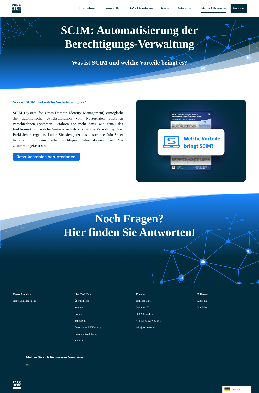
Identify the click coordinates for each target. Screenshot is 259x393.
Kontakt (238, 8)
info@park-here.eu (145, 327)
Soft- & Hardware (141, 8)
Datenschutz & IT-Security (88, 327)
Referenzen (185, 8)
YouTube (202, 307)
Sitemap (79, 340)
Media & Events (212, 8)
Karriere (79, 307)
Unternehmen (87, 8)
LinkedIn (202, 300)
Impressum (80, 320)
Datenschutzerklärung (86, 334)
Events (78, 314)
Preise (165, 8)
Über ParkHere (82, 300)
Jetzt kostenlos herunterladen (46, 157)
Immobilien (113, 8)
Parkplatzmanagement (24, 300)
